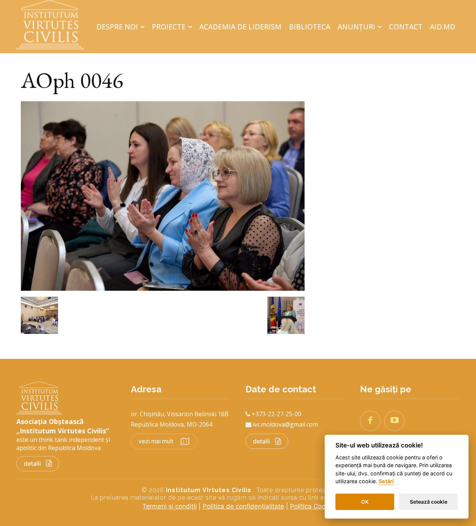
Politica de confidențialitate (243, 506)
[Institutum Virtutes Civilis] (53, 25)
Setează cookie (428, 502)
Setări (386, 481)
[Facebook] (370, 421)
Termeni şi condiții (169, 506)
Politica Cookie (312, 506)
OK (365, 502)
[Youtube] (394, 421)
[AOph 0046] (163, 288)
